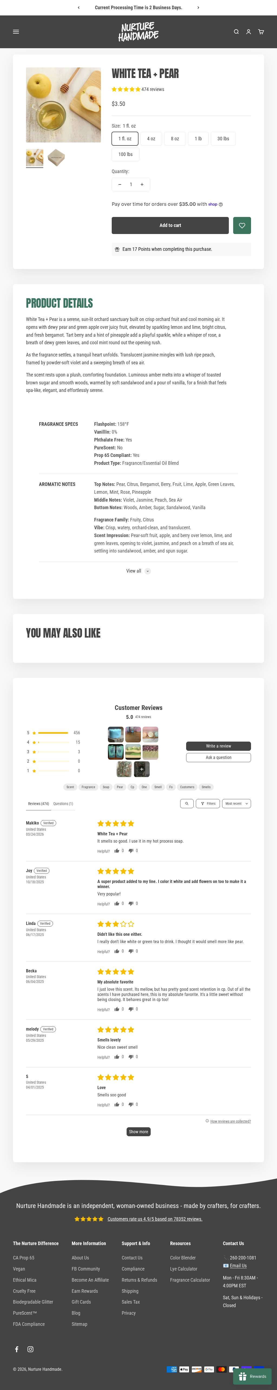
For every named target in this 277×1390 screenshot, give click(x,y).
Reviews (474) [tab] (38, 803)
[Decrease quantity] (120, 184)
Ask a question (219, 757)
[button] (126, 89)
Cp (132, 787)
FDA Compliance (29, 1324)
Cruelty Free (24, 1291)
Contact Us (132, 1258)
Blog (76, 1313)
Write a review (218, 746)
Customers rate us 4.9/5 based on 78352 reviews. (155, 1219)
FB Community (86, 1269)
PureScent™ (25, 1313)
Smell (158, 787)
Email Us (238, 1265)
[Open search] (187, 803)
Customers (187, 787)
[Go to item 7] (124, 769)
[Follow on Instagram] (30, 1349)
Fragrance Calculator (190, 1280)
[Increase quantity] (142, 184)
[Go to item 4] (116, 752)
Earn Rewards (85, 1291)
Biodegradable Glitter (33, 1302)
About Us (80, 1258)
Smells (206, 787)
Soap (106, 787)
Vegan (19, 1269)
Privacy (129, 1313)
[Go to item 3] (150, 734)
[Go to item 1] (34, 158)
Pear (120, 787)
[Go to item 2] (56, 158)
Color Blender (183, 1258)
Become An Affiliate (90, 1280)
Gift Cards (81, 1302)
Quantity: (120, 171)
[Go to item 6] (150, 752)
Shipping (130, 1291)
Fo (171, 787)
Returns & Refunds (139, 1280)
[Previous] (79, 8)
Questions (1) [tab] (63, 803)
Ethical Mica (25, 1280)
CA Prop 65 (23, 1258)
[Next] (198, 8)
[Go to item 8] (142, 769)
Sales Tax (131, 1302)
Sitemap (79, 1324)
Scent (70, 787)
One (144, 787)
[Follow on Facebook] (16, 1349)
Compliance (133, 1269)
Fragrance (88, 787)
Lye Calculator (183, 1269)
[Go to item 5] (133, 752)
